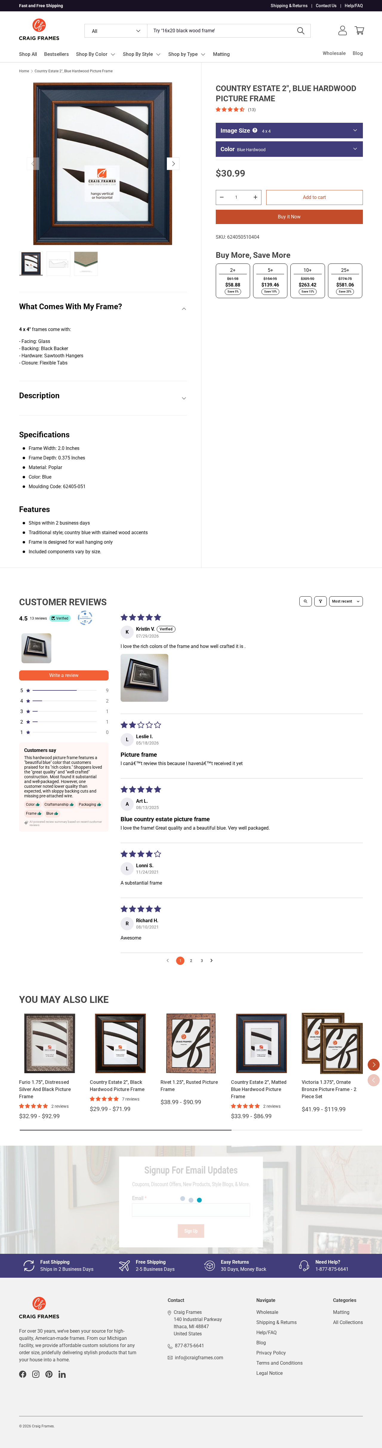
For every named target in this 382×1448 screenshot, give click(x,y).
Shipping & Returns (289, 5)
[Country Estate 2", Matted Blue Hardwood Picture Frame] (261, 1043)
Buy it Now (289, 216)
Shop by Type (183, 54)
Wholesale (334, 53)
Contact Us (326, 5)
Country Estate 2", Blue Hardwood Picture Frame (74, 71)
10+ (308, 270)
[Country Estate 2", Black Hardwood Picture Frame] (120, 1043)
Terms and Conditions (279, 1363)
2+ (232, 270)
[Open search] (305, 601)
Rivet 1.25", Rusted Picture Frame (189, 1085)
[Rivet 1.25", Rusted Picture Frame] (191, 1043)
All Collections (348, 1322)
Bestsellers (56, 54)
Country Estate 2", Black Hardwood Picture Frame (117, 1085)
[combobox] (197, 30)
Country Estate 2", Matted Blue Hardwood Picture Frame (258, 1089)
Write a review (63, 675)
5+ (270, 270)
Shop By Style (138, 54)
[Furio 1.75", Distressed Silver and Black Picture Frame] (49, 1043)
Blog (358, 53)
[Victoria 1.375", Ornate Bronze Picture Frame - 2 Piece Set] (332, 1043)
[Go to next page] (213, 961)
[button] (359, 30)
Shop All (28, 54)
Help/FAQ (354, 5)
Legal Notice (269, 1373)
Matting (221, 54)
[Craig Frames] (39, 1300)
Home (24, 71)
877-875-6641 (189, 1346)
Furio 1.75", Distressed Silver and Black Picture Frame (45, 1089)
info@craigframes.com (199, 1357)
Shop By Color (91, 54)
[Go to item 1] (36, 648)
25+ (345, 270)
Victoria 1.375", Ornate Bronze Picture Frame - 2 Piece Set (329, 1089)
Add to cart (314, 197)
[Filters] (320, 601)
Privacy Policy (271, 1353)
